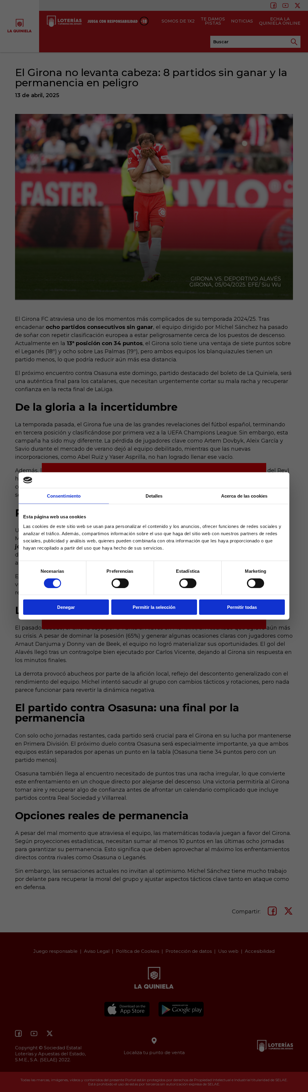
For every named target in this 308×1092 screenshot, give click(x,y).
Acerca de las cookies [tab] (244, 495)
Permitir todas (242, 607)
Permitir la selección (154, 607)
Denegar (66, 607)
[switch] (120, 583)
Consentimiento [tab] (64, 495)
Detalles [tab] (154, 495)
